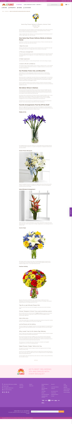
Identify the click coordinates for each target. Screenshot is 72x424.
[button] (71, 212)
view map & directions (8, 389)
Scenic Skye (22, 228)
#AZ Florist (36, 360)
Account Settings (67, 392)
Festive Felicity (23, 266)
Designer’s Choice (39, 313)
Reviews (43, 392)
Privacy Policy (53, 392)
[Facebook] (3, 392)
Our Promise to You (54, 391)
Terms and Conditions (45, 394)
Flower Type (21, 385)
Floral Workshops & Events (30, 4)
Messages (65, 385)
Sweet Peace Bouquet (25, 150)
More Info (38, 4)
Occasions (21, 384)
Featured (30, 384)
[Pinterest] (8, 392)
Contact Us (53, 388)
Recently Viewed (66, 390)
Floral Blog (43, 391)
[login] (68, 1)
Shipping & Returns (54, 394)
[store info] (70, 1)
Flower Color (31, 385)
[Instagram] (6, 392)
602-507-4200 (6, 386)
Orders (65, 384)
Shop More (21, 387)
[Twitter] (4, 392)
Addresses (65, 387)
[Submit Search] (62, 5)
